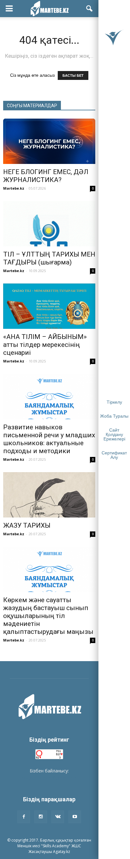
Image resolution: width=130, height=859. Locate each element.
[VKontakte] (57, 816)
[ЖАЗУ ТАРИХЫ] (49, 494)
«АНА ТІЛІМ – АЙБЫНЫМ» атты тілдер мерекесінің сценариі (45, 344)
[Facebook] (23, 816)
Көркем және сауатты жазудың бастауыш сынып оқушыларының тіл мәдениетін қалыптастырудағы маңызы (48, 615)
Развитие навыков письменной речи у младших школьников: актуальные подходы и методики (49, 439)
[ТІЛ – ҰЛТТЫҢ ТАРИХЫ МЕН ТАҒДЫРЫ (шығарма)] (49, 223)
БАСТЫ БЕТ (73, 75)
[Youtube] (74, 816)
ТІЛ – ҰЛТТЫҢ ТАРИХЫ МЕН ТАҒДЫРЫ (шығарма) (49, 258)
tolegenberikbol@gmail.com (49, 777)
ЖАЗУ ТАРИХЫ (26, 525)
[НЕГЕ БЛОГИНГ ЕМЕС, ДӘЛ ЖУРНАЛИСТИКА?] (49, 141)
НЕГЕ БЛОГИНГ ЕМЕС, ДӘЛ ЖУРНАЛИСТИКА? (45, 176)
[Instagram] (40, 816)
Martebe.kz (13, 188)
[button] (89, 8)
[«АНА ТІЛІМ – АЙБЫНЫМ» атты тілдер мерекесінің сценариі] (49, 306)
